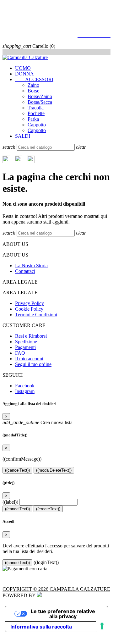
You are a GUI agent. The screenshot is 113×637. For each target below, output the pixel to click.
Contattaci (25, 271)
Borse (33, 90)
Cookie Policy (29, 309)
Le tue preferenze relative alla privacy (63, 613)
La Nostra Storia (31, 265)
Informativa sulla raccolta (41, 626)
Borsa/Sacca (40, 102)
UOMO (23, 68)
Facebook (25, 385)
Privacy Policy (29, 303)
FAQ (20, 353)
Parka (33, 119)
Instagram (25, 391)
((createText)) (48, 509)
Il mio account (29, 358)
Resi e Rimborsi (31, 336)
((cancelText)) (17, 470)
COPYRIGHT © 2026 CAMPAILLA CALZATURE (56, 589)
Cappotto (37, 124)
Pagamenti (25, 347)
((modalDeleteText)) (54, 470)
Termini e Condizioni (36, 314)
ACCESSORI (34, 79)
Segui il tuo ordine (33, 364)
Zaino (33, 85)
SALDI (22, 136)
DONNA (24, 73)
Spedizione (26, 341)
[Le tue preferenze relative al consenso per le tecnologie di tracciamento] (102, 626)
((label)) (10, 502)
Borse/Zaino (40, 96)
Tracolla (36, 107)
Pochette (36, 113)
